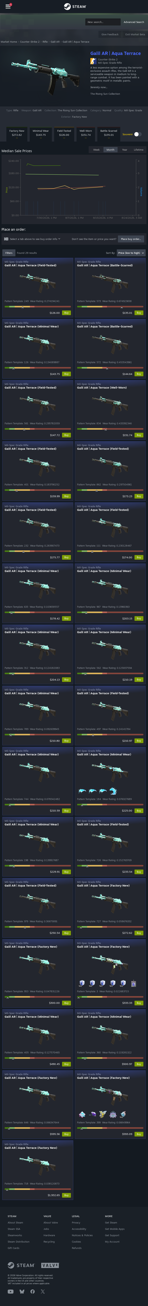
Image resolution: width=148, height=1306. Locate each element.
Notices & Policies (82, 1235)
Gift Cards (13, 1247)
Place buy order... (131, 238)
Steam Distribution (18, 1241)
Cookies (76, 1241)
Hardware (49, 1235)
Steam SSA (14, 1228)
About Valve (51, 1222)
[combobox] (103, 22)
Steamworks (15, 1235)
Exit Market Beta (135, 34)
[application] (74, 190)
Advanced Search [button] (134, 22)
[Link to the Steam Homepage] (75, 7)
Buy (66, 312)
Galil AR (55, 41)
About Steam (15, 1222)
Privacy (76, 1222)
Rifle (45, 41)
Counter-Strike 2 (30, 41)
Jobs (46, 1228)
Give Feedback (110, 34)
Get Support (112, 1235)
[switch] (138, 134)
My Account (112, 1241)
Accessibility (79, 1228)
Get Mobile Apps (114, 1228)
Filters (8, 252)
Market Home (9, 41)
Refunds (77, 1247)
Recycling (49, 1241)
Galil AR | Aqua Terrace (76, 41)
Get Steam (111, 1222)
